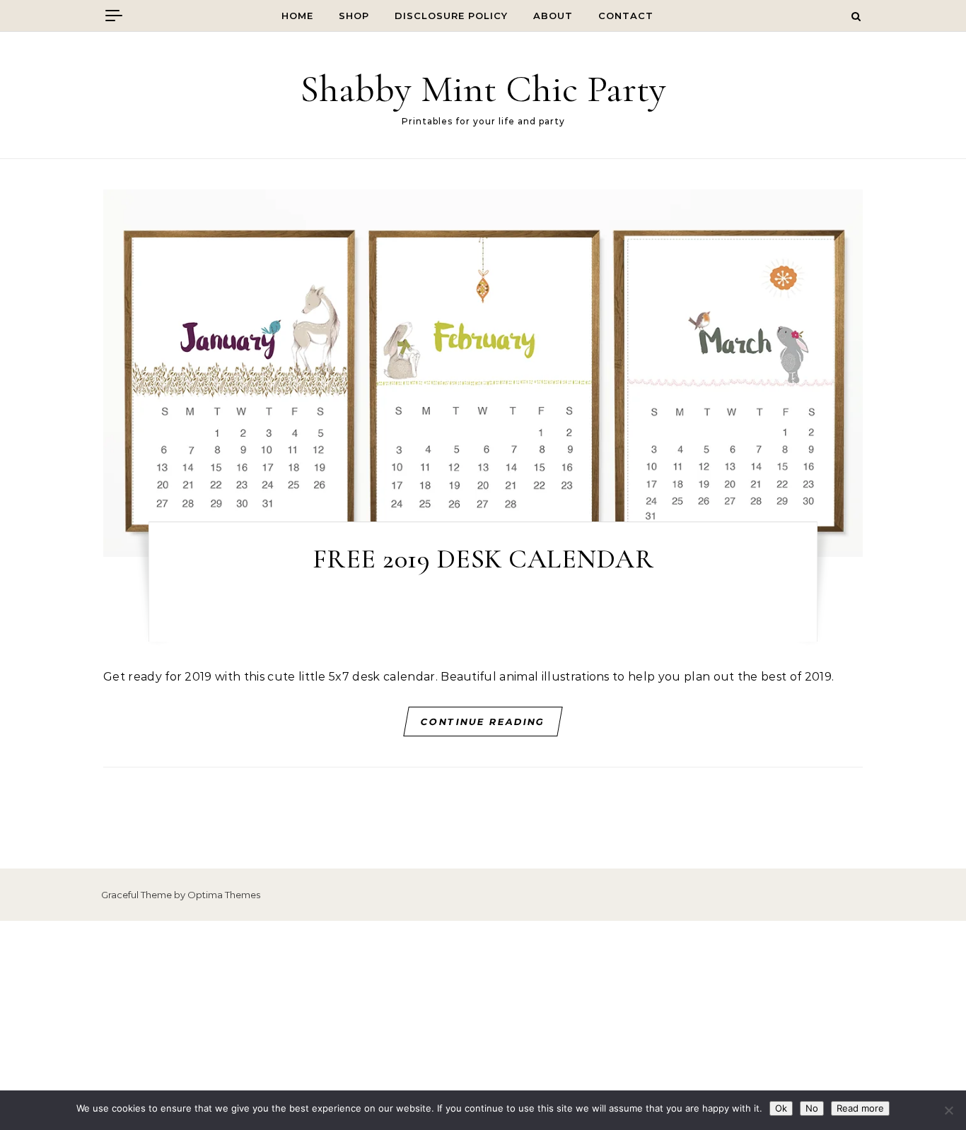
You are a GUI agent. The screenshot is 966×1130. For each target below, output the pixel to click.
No (811, 1108)
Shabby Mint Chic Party (483, 89)
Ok (781, 1108)
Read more (860, 1108)
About (553, 15)
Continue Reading (483, 721)
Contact (625, 15)
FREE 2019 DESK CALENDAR (483, 559)
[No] (948, 1110)
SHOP (354, 15)
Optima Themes (223, 894)
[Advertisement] (483, 1025)
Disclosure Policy (451, 15)
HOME (297, 15)
